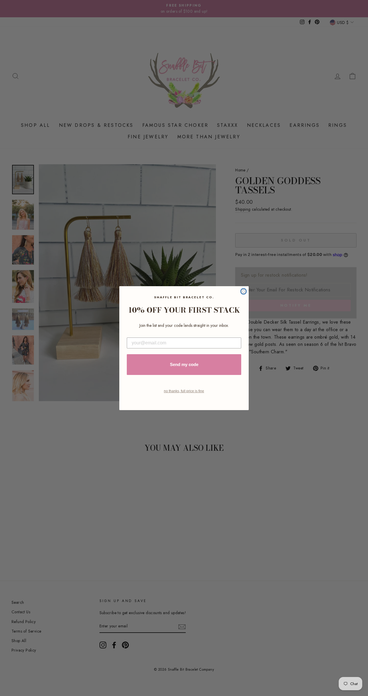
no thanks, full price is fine (184, 391)
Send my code (184, 364)
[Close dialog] (243, 291)
